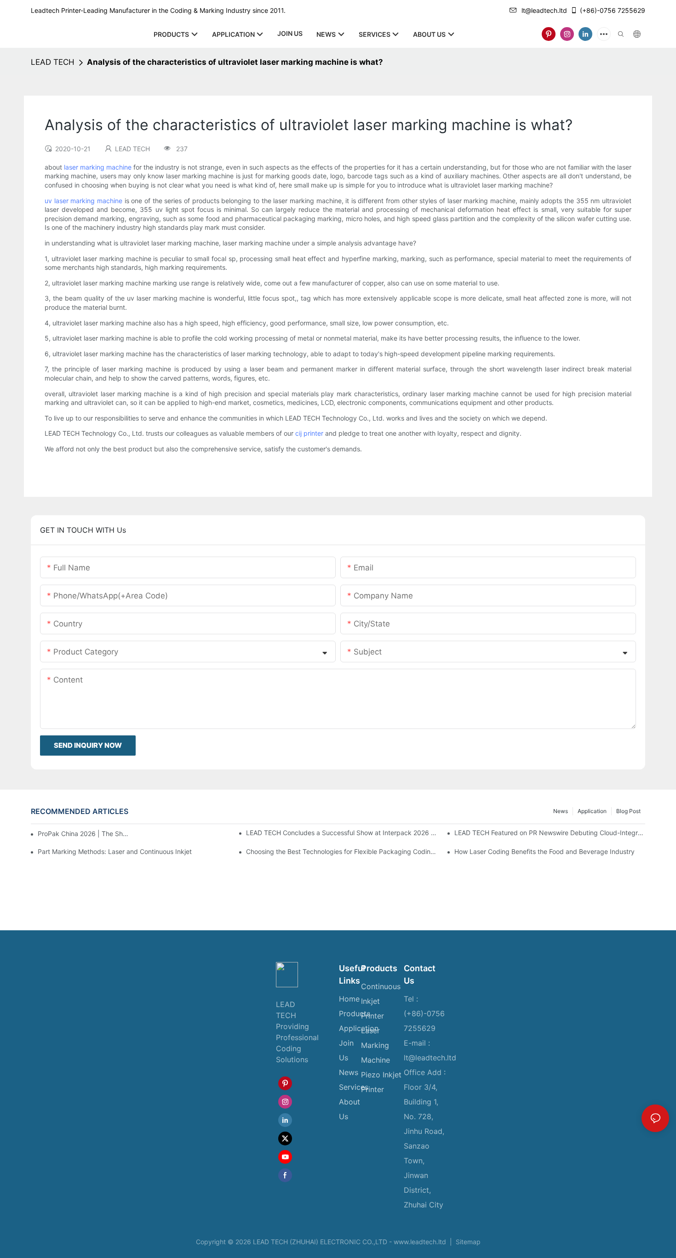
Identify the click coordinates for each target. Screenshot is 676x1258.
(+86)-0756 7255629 (612, 10)
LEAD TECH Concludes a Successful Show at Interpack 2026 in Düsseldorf (341, 833)
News (560, 811)
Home (349, 998)
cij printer (309, 433)
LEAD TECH (52, 62)
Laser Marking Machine (375, 1045)
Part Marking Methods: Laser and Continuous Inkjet (115, 851)
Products (354, 1013)
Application (592, 811)
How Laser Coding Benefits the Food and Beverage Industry (544, 851)
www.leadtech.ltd (420, 1242)
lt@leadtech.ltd (544, 10)
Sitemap (467, 1242)
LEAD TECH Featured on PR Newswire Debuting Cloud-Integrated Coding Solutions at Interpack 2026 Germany (549, 833)
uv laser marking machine (83, 201)
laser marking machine (98, 167)
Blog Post (628, 811)
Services (353, 1087)
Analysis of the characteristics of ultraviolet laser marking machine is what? (235, 62)
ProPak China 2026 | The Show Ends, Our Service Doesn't (84, 833)
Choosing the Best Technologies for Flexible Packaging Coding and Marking (341, 851)
